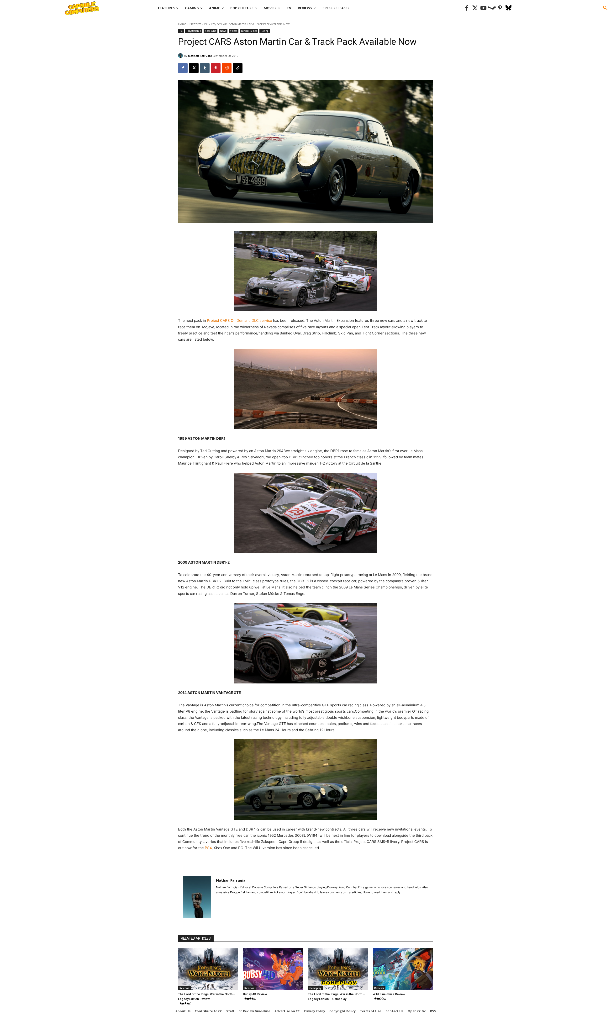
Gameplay (315, 988)
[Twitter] (475, 8)
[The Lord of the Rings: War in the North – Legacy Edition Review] (208, 969)
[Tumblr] (205, 68)
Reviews (184, 988)
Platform (195, 24)
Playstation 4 (194, 30)
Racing (264, 30)
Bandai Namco (249, 30)
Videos (233, 30)
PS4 (208, 848)
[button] (605, 8)
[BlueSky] (508, 8)
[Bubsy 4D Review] (273, 969)
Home (182, 24)
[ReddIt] (227, 68)
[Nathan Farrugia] (181, 55)
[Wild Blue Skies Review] (403, 969)
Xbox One (210, 30)
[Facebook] (467, 8)
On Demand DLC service (251, 320)
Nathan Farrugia (200, 55)
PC (206, 24)
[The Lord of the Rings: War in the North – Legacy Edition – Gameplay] (338, 969)
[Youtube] (483, 8)
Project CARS (218, 320)
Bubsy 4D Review (255, 994)
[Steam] (492, 8)
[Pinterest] (500, 8)
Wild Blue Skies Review (389, 994)
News (223, 30)
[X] (194, 68)
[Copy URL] (237, 68)
